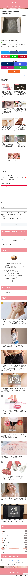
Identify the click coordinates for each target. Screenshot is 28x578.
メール (3, 207)
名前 (3, 202)
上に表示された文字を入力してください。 (11, 218)
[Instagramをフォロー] (20, 64)
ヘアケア (14, 545)
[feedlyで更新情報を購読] (16, 281)
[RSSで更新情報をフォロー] (14, 71)
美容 (14, 549)
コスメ (14, 533)
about (14, 531)
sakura (14, 261)
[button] (25, 294)
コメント (4, 186)
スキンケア (14, 535)
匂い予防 (14, 547)
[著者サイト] (7, 64)
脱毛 (14, 552)
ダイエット (14, 538)
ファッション (14, 542)
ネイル (14, 540)
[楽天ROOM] (7, 67)
